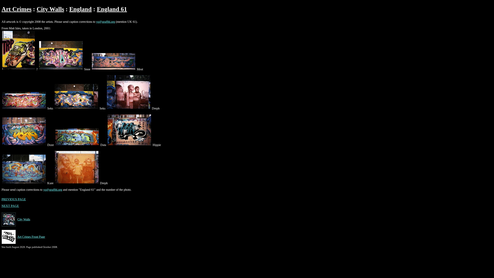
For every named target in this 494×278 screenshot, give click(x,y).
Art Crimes (16, 9)
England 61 (112, 9)
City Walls (50, 9)
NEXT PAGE (10, 206)
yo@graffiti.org (105, 21)
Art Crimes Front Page (31, 236)
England (80, 9)
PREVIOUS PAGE (14, 199)
